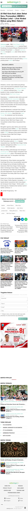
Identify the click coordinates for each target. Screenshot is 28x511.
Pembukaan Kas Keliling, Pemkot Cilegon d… (15, 417)
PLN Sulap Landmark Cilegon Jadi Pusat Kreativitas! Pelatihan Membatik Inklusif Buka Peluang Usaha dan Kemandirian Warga (21, 267)
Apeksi (3, 52)
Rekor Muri (22, 210)
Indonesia (22, 50)
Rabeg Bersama (13, 210)
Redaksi (20, 486)
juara (25, 184)
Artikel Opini (4, 458)
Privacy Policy (7, 488)
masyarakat (16, 99)
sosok (25, 180)
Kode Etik (7, 486)
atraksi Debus (10, 205)
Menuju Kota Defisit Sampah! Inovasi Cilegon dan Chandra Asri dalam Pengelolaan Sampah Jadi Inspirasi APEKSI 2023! (7, 228)
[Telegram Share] (22, 219)
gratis (17, 129)
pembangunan (5, 151)
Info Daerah (12, 401)
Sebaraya (3, 44)
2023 (4, 54)
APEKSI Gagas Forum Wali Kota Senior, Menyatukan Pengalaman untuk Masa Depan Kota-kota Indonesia (12, 77)
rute (8, 97)
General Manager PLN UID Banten (12, 427)
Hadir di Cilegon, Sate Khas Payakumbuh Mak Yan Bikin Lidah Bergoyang (21, 250)
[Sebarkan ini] (15, 219)
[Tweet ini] (18, 219)
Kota (13, 50)
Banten (3, 113)
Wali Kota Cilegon (15, 94)
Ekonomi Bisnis (13, 462)
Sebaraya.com (7, 201)
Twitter (21, 498)
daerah (16, 141)
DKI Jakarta (8, 113)
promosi (25, 58)
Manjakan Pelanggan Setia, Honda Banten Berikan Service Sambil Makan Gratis (12, 68)
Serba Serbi (16, 458)
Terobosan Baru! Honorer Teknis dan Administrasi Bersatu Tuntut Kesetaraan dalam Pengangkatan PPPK (21, 228)
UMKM (11, 60)
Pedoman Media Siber (14, 492)
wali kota (16, 46)
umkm (2, 213)
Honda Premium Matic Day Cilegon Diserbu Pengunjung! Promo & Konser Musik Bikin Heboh (6, 284)
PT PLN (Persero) (7, 430)
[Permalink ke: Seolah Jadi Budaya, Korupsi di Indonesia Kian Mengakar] (14, 449)
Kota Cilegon (16, 44)
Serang (8, 464)
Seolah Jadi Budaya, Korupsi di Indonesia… (12, 460)
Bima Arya (18, 205)
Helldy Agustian (11, 208)
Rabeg (6, 132)
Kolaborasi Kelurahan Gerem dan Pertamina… (13, 404)
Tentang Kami (20, 490)
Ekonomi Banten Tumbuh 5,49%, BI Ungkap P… (15, 466)
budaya (3, 208)
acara (12, 52)
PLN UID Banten (7, 425)
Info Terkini (18, 401)
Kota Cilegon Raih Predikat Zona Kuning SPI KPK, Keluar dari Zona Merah (13, 72)
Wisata (12, 470)
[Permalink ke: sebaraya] (2, 24)
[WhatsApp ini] (25, 219)
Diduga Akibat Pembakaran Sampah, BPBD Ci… (16, 410)
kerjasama (3, 153)
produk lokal (4, 210)
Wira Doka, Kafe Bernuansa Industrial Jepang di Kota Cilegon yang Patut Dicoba (7, 250)
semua (8, 153)
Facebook (8, 498)
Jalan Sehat (20, 208)
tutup (2, 504)
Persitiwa (8, 470)
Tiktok (21, 500)
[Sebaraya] (14, 2)
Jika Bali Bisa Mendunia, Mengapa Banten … (15, 473)
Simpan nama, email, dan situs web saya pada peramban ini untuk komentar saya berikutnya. (13, 314)
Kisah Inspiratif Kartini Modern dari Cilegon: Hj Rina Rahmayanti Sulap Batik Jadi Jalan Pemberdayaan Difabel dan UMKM (21, 285)
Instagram (8, 500)
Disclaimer (20, 488)
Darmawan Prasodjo (9, 433)
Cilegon (19, 90)
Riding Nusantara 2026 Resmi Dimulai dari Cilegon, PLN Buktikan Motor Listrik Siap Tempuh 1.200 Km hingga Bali (7, 267)
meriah (10, 99)
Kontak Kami (7, 490)
